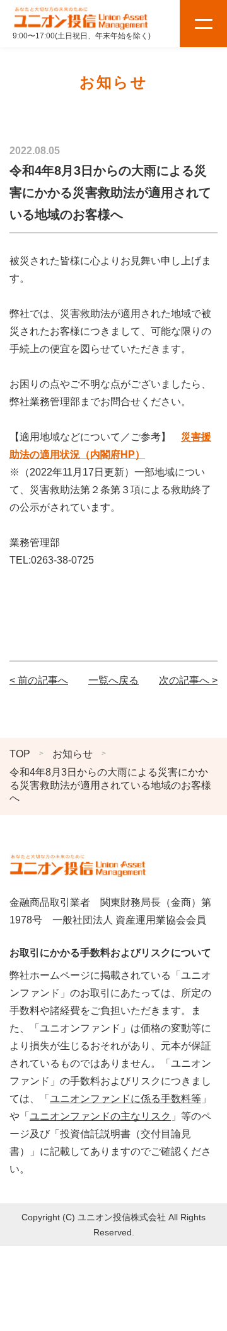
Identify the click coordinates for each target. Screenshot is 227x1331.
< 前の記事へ (38, 680)
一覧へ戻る (113, 680)
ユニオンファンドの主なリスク (100, 1116)
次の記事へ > (188, 680)
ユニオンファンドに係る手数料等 (125, 1098)
